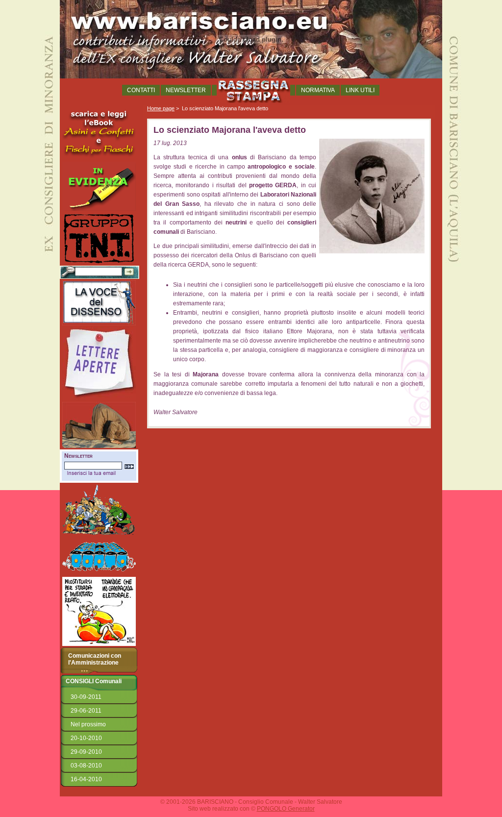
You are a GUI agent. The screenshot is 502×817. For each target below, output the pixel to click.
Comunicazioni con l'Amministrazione (94, 659)
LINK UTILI (360, 90)
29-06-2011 (86, 710)
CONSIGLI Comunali (94, 681)
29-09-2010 (86, 751)
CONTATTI (141, 90)
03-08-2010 (86, 765)
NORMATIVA (318, 90)
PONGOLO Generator (286, 808)
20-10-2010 (86, 738)
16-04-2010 (86, 779)
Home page (161, 108)
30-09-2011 (86, 696)
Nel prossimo (88, 724)
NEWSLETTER (186, 90)
